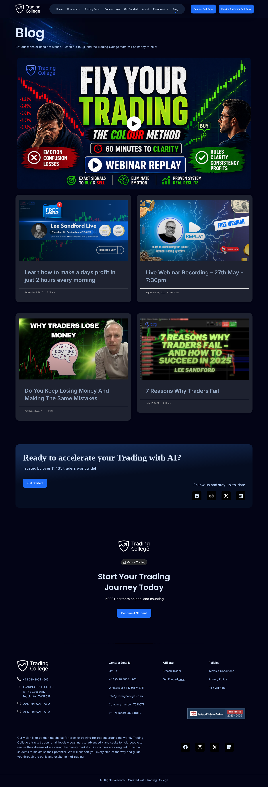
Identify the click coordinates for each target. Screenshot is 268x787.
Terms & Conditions (221, 671)
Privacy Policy (218, 679)
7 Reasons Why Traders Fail (182, 390)
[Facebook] (196, 495)
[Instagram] (211, 495)
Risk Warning (217, 687)
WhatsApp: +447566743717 (126, 687)
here (181, 679)
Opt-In (113, 671)
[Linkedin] (240, 495)
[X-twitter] (226, 495)
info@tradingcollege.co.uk (126, 696)
